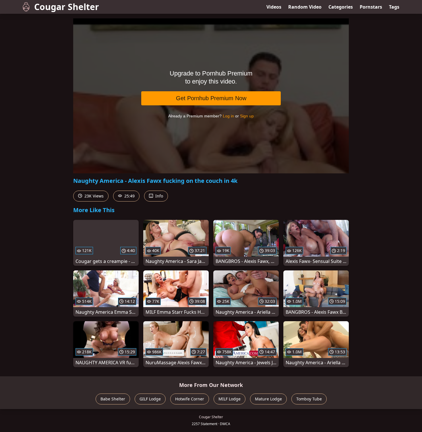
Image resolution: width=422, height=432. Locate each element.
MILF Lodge (229, 399)
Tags (394, 7)
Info (158, 196)
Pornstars (371, 7)
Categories (340, 7)
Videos (273, 7)
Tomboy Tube (309, 399)
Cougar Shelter (66, 7)
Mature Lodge (268, 399)
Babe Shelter (112, 399)
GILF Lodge (150, 399)
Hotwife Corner (189, 399)
